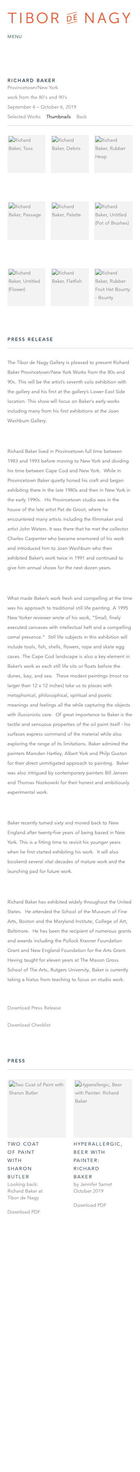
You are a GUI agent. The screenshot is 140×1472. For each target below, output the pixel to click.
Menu (14, 36)
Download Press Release (34, 1008)
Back (82, 117)
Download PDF (23, 1212)
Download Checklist (28, 1025)
